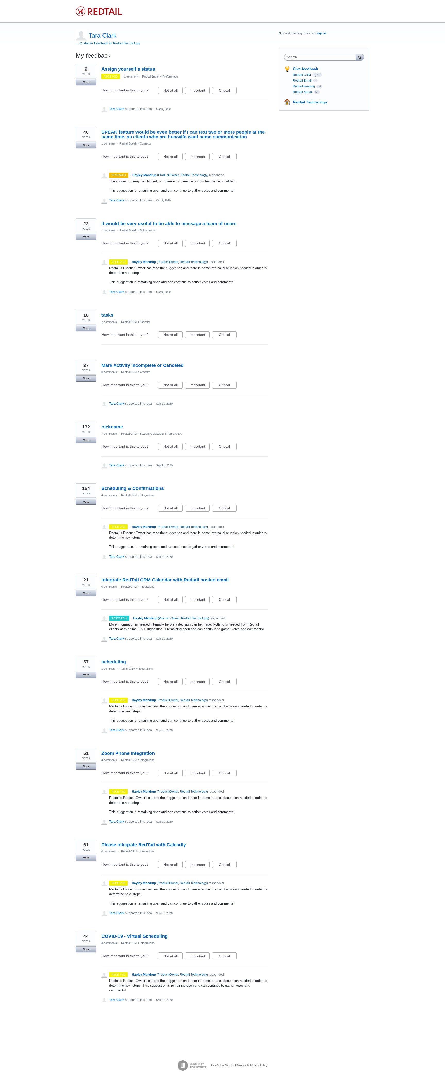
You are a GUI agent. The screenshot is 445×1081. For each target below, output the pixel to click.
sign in (321, 33)
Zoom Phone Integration (128, 753)
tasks (107, 315)
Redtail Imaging (304, 86)
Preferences (170, 76)
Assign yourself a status (128, 69)
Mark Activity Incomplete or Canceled (142, 365)
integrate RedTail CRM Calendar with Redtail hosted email (165, 579)
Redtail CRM (129, 321)
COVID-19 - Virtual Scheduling (134, 936)
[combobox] (321, 57)
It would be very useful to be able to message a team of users (168, 223)
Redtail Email (302, 80)
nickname (112, 426)
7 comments (109, 433)
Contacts (145, 143)
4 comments (109, 495)
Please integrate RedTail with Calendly (143, 844)
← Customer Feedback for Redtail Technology (108, 43)
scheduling (113, 661)
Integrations (147, 495)
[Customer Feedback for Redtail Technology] (99, 11)
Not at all (173, 91)
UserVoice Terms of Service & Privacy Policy (239, 1065)
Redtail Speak (150, 76)
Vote (86, 82)
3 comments (109, 942)
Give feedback (305, 69)
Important (200, 91)
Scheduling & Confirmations (132, 488)
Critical (228, 91)
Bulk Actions (147, 230)
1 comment (131, 76)
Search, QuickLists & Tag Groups (161, 433)
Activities (145, 321)
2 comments (109, 321)
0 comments (109, 372)
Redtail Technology (310, 102)
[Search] (360, 57)
